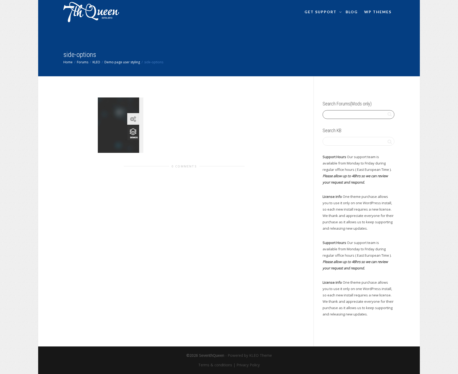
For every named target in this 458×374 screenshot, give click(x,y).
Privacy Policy (248, 364)
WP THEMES (377, 12)
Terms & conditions (215, 364)
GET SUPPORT (321, 12)
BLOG (352, 12)
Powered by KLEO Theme (250, 355)
